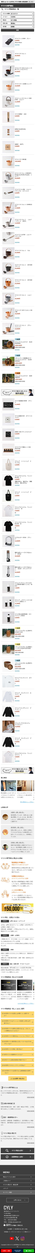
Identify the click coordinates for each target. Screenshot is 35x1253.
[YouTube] (12, 1238)
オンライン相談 (7, 1192)
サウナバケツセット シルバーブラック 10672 (23, 220)
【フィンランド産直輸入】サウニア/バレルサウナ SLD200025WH (23, 359)
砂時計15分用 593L (20, 129)
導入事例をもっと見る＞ (27, 802)
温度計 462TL (19, 144)
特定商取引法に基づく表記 (21, 1229)
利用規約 (6, 1231)
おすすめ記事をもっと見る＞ (26, 1003)
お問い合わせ (17, 1200)
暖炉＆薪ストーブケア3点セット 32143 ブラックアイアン (23, 568)
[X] (17, 1238)
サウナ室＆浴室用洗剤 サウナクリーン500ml (23, 614)
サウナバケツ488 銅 (20, 159)
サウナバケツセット (20, 53)
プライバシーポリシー (16, 1231)
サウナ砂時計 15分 (20, 114)
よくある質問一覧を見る (17, 1078)
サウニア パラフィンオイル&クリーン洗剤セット (23, 600)
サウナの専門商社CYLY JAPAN (17, 1244)
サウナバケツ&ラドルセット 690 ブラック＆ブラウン (23, 68)
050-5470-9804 (12, 1220)
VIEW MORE (30, 1097)
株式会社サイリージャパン (11, 1211)
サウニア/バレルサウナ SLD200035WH (23, 342)
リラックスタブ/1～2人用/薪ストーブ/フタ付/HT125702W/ (23, 647)
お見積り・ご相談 (6, 1250)
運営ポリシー (27, 1231)
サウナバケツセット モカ (22, 250)
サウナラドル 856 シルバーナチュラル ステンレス (23, 190)
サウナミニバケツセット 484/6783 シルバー (23, 98)
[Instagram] (22, 1238)
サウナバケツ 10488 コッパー (23, 84)
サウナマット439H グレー (23, 38)
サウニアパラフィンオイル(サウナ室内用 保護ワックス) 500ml (23, 584)
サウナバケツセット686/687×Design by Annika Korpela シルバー (23, 174)
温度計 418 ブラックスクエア (23, 432)
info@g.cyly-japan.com (14, 1222)
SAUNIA (17, 45)
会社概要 (10, 1229)
